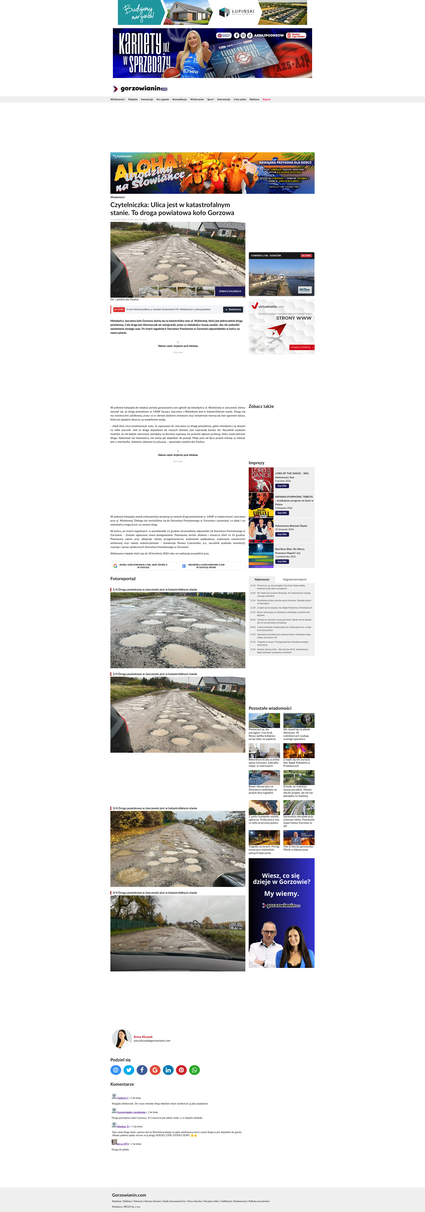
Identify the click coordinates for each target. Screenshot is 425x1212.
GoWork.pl (226, 1201)
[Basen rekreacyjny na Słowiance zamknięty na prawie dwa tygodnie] (264, 777)
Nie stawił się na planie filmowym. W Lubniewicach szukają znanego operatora (283, 594)
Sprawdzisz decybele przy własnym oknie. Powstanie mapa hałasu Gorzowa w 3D (284, 636)
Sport (210, 99)
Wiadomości (117, 99)
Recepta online (211, 1201)
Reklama (254, 99)
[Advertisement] (212, 127)
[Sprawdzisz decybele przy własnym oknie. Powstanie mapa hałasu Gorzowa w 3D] (299, 807)
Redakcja (116, 1201)
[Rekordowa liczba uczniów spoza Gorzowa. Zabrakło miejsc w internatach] (264, 750)
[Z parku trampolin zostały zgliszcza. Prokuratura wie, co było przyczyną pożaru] (264, 807)
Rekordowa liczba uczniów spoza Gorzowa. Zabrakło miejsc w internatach (284, 602)
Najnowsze (262, 579)
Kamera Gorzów (153, 1201)
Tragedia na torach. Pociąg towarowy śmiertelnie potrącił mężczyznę (282, 643)
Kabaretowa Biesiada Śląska (291, 526)
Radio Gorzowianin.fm (174, 1201)
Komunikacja (179, 99)
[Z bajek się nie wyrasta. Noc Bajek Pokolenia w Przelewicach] (299, 750)
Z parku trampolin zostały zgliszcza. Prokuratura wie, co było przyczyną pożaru (284, 628)
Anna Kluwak (143, 1037)
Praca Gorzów (195, 1201)
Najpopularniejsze (295, 579)
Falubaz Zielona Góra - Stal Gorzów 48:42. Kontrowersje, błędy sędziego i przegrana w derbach (282, 651)
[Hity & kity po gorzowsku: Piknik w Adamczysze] (299, 837)
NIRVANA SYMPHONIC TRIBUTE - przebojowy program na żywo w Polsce (294, 501)
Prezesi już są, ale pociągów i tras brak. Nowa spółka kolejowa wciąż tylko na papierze (281, 587)
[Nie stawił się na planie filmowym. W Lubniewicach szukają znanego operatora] (299, 720)
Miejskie (133, 99)
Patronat (138, 1201)
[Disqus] (177, 1133)
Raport (267, 99)
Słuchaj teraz (235, 309)
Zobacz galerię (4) (230, 291)
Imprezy (256, 463)
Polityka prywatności (259, 1201)
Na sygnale (163, 99)
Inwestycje (147, 99)
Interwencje (223, 99)
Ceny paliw (240, 99)
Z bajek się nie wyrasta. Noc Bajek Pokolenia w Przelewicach (284, 608)
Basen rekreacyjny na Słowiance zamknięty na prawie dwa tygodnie (283, 613)
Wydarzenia (197, 99)
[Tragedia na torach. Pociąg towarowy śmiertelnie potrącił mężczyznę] (264, 837)
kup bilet (282, 486)
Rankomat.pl (240, 1201)
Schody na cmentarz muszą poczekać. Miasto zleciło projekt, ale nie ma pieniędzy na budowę (284, 621)
